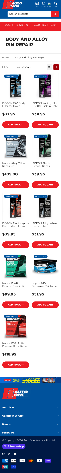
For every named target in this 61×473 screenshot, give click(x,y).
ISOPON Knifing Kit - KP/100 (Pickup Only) (45, 104)
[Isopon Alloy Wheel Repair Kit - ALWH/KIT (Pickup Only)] (15, 146)
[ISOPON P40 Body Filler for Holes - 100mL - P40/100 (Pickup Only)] (15, 86)
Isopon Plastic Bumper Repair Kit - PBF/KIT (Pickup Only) (14, 285)
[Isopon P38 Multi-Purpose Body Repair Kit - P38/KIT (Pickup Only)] (15, 326)
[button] (55, 5)
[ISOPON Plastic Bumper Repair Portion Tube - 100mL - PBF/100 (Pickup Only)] (45, 146)
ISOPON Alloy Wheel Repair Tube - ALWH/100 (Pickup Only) (44, 225)
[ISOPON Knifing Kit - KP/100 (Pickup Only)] (45, 86)
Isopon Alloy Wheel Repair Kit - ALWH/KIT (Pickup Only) (14, 164)
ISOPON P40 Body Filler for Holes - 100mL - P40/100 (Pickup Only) (13, 104)
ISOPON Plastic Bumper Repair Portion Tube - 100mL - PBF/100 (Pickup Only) (45, 164)
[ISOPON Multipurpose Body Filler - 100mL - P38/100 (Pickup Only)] (15, 206)
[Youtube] (15, 454)
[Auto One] (13, 5)
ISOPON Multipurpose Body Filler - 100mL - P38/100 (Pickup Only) (15, 225)
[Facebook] (3, 454)
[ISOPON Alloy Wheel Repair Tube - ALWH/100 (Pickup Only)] (45, 206)
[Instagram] (9, 454)
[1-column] (49, 67)
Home (5, 57)
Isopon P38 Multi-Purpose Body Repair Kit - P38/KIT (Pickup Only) (15, 345)
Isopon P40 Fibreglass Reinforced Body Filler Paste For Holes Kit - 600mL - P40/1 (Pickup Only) (45, 285)
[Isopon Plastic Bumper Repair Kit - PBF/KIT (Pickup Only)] (15, 266)
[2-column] (56, 67)
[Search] (55, 14)
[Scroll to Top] (56, 457)
